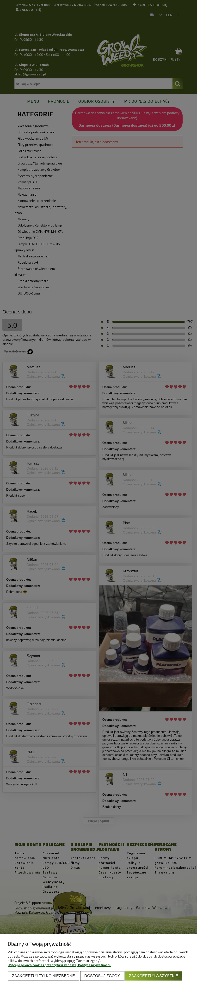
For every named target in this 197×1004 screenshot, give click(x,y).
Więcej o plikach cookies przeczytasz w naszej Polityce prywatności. (59, 964)
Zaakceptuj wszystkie (153, 976)
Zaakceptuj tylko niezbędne (43, 976)
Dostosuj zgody (102, 976)
